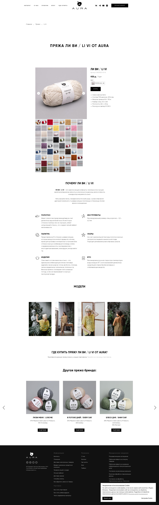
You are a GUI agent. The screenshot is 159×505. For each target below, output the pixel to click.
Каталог (83, 459)
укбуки (84, 468)
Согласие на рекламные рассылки (120, 471)
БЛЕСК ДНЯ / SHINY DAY (116, 418)
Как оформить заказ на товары (63, 481)
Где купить (84, 462)
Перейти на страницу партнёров (99, 357)
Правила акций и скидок (61, 470)
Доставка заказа (59, 476)
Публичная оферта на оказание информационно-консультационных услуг (120, 466)
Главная (29, 24)
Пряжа (38, 24)
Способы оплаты (59, 478)
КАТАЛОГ (27, 5)
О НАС (36, 5)
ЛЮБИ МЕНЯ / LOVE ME (43, 418)
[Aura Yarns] (27, 462)
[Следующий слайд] (83, 93)
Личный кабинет (59, 473)
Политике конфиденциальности (138, 494)
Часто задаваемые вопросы (62, 495)
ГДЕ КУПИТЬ (63, 5)
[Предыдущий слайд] (38, 93)
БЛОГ (53, 5)
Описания (57, 459)
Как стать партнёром (60, 489)
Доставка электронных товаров (64, 462)
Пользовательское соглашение (118, 456)
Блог (82, 465)
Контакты (56, 456)
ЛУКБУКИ (45, 5)
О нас (83, 456)
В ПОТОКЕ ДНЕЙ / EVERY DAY (79, 418)
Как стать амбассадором (61, 492)
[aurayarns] (96, 5)
